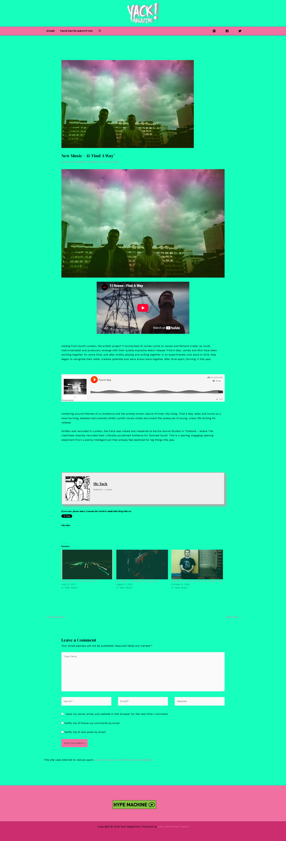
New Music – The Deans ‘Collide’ (79, 581)
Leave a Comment (73, 162)
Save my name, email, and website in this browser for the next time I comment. (117, 714)
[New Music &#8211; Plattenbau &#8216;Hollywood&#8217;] (142, 564)
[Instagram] (214, 31)
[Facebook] (227, 31)
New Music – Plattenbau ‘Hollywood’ (137, 581)
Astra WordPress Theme (173, 826)
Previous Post (54, 617)
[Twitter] (240, 31)
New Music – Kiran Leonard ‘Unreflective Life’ (197, 581)
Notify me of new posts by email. (85, 732)
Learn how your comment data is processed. (123, 759)
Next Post (234, 617)
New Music (95, 162)
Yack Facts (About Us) (76, 30)
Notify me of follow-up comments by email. (92, 723)
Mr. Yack (100, 483)
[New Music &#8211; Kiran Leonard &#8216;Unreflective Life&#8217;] (197, 564)
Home (50, 30)
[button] (100, 31)
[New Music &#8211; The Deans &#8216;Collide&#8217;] (87, 564)
